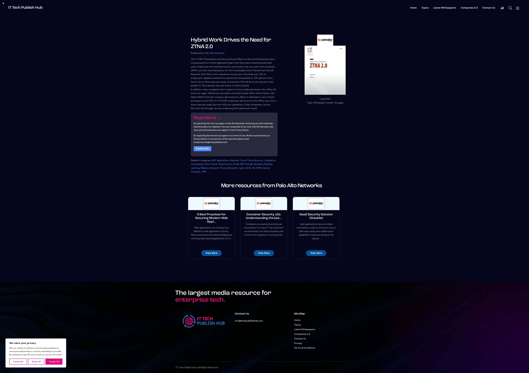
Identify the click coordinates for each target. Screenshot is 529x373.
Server (266, 167)
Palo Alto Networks (215, 53)
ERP (242, 164)
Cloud (243, 160)
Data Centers (226, 164)
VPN (204, 171)
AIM (214, 160)
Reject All (36, 361)
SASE (248, 167)
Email (236, 164)
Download (202, 148)
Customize (18, 361)
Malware (205, 167)
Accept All (54, 361)
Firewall (248, 164)
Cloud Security (254, 160)
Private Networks (229, 167)
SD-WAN (257, 167)
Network (214, 167)
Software (195, 171)
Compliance (269, 160)
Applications (223, 160)
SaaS (241, 167)
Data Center (211, 164)
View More (211, 253)
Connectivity (197, 164)
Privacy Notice (200, 139)
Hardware (258, 164)
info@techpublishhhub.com (249, 320)
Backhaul (234, 160)
